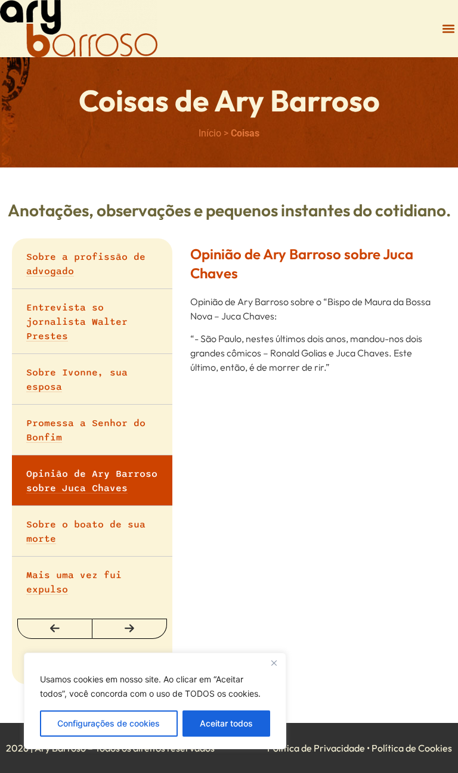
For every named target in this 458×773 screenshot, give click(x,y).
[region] (155, 701)
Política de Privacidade (316, 748)
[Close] (274, 663)
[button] (448, 29)
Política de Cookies (412, 748)
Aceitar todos (226, 723)
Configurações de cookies (108, 723)
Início (210, 133)
